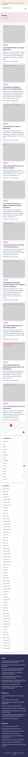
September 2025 (7, 505)
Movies (5, 45)
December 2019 (6, 643)
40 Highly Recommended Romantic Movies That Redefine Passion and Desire (14, 284)
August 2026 (6, 489)
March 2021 (5, 610)
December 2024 (7, 521)
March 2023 (6, 578)
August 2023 (6, 564)
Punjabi (4, 471)
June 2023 (5, 570)
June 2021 (5, 602)
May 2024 (5, 540)
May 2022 (5, 594)
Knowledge (5, 460)
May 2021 (5, 605)
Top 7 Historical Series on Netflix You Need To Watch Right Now (12, 205)
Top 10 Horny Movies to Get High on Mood (11, 705)
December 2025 (7, 499)
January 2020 (6, 640)
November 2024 (7, 524)
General (5, 449)
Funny (4, 444)
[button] (17, 425)
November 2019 (6, 645)
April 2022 (5, 597)
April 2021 (5, 607)
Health (4, 452)
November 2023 (7, 556)
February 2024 (6, 548)
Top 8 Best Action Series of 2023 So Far (11, 733)
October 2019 (6, 648)
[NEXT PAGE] (17, 425)
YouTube (5, 479)
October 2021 (6, 599)
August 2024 (6, 532)
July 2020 (5, 629)
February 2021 (6, 613)
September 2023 (7, 562)
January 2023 (6, 583)
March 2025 (6, 516)
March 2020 (6, 634)
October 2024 (6, 526)
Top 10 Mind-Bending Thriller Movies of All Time (13, 739)
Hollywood (5, 455)
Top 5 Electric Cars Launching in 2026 (11, 684)
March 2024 (6, 545)
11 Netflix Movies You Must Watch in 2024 (11, 728)
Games (4, 446)
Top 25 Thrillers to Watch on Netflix (10, 699)
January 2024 (6, 551)
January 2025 (6, 518)
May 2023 (5, 572)
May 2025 (5, 513)
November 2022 (7, 589)
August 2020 (6, 626)
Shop (4, 473)
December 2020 (7, 618)
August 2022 (6, 591)
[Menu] (25, 8)
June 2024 (5, 537)
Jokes (4, 457)
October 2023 (6, 559)
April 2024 (5, 543)
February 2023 (6, 580)
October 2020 (6, 621)
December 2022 (7, 586)
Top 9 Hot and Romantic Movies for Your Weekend (13, 708)
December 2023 (7, 553)
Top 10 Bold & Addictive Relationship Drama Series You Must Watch (13, 367)
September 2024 (7, 529)
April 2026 (5, 494)
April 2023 (5, 575)
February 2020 (6, 637)
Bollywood (5, 441)
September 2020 (7, 624)
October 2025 (6, 502)
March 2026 (6, 497)
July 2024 (5, 534)
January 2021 (6, 616)
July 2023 (5, 567)
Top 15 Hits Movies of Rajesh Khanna (10, 718)
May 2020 (5, 632)
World (4, 476)
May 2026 (5, 491)
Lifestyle (5, 463)
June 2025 (5, 510)
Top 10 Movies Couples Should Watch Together (13, 731)
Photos (4, 468)
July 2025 (5, 507)
